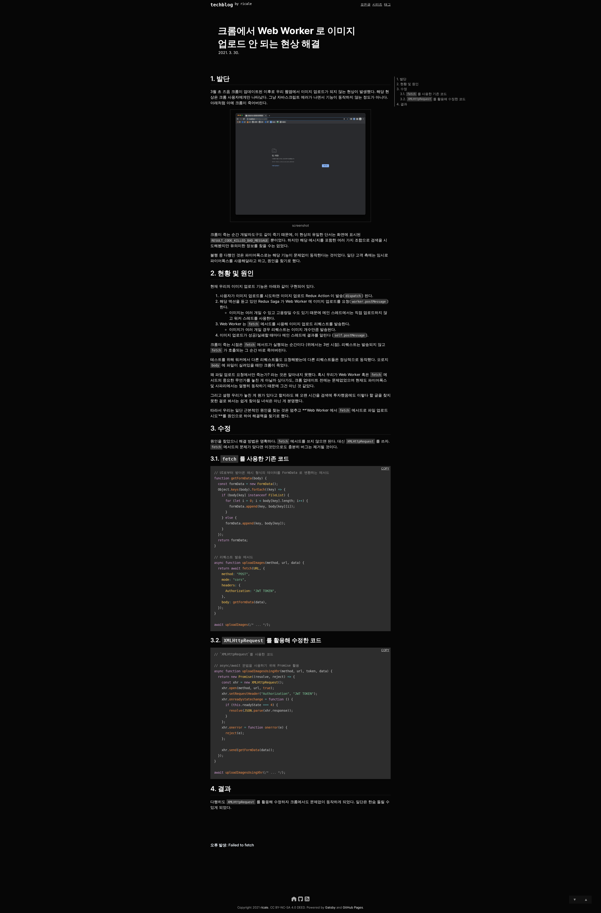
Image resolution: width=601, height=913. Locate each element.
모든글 (365, 4)
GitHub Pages (353, 907)
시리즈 (377, 4)
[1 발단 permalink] (208, 79)
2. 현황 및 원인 (408, 84)
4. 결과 (402, 104)
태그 (387, 4)
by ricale (243, 4)
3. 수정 (402, 89)
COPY (385, 468)
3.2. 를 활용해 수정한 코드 (433, 99)
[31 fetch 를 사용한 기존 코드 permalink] (208, 458)
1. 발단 (401, 79)
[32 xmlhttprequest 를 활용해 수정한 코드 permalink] (208, 640)
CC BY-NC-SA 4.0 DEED (287, 907)
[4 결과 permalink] (208, 789)
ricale (264, 907)
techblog (221, 5)
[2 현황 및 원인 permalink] (208, 273)
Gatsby (330, 907)
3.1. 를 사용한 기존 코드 (423, 94)
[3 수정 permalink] (208, 428)
